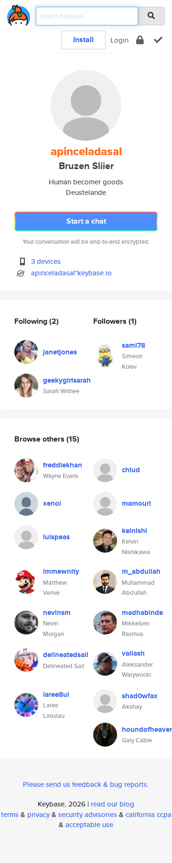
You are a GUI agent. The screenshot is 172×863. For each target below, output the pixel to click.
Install (83, 39)
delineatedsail (65, 654)
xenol (52, 503)
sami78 (133, 345)
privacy (38, 814)
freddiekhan (62, 465)
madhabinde (142, 612)
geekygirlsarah (67, 380)
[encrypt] (140, 40)
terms (10, 814)
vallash (133, 653)
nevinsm (57, 612)
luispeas (56, 537)
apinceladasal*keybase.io (71, 273)
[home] (18, 13)
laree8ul (56, 694)
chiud (131, 470)
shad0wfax (140, 696)
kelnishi (134, 530)
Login (119, 40)
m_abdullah (141, 571)
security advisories (87, 814)
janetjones (60, 352)
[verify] (158, 40)
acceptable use (89, 824)
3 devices (46, 261)
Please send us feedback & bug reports (85, 784)
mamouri (136, 503)
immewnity (61, 571)
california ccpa (149, 814)
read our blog (112, 804)
